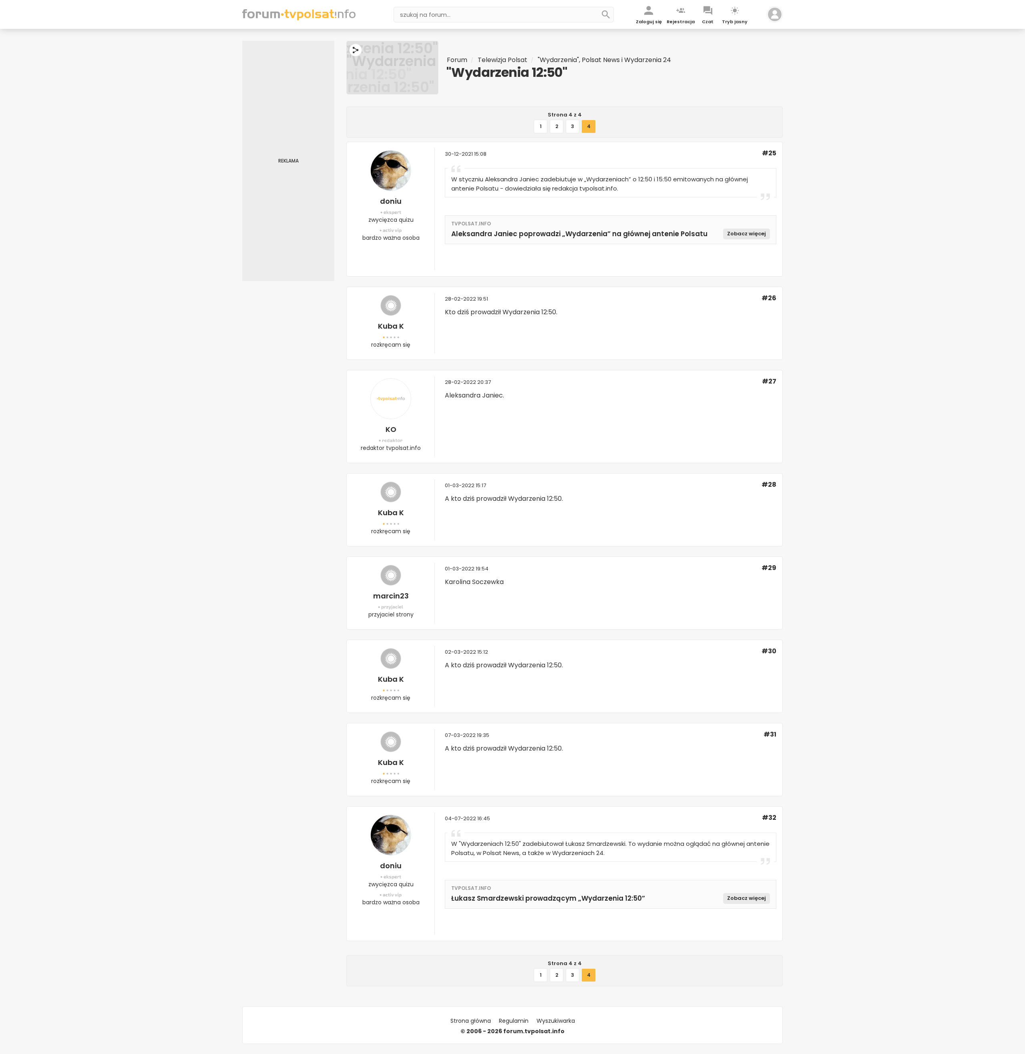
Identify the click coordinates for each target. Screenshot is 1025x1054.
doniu (391, 201)
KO (391, 429)
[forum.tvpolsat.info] (299, 18)
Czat (707, 21)
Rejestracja (681, 21)
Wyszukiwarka (556, 1021)
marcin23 (391, 596)
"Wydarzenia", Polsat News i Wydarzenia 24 (604, 59)
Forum (457, 59)
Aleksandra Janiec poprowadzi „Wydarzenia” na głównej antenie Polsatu (579, 234)
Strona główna (470, 1021)
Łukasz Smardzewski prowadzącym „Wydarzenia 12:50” (548, 898)
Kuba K (391, 326)
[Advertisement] (288, 161)
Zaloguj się (649, 21)
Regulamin (514, 1021)
